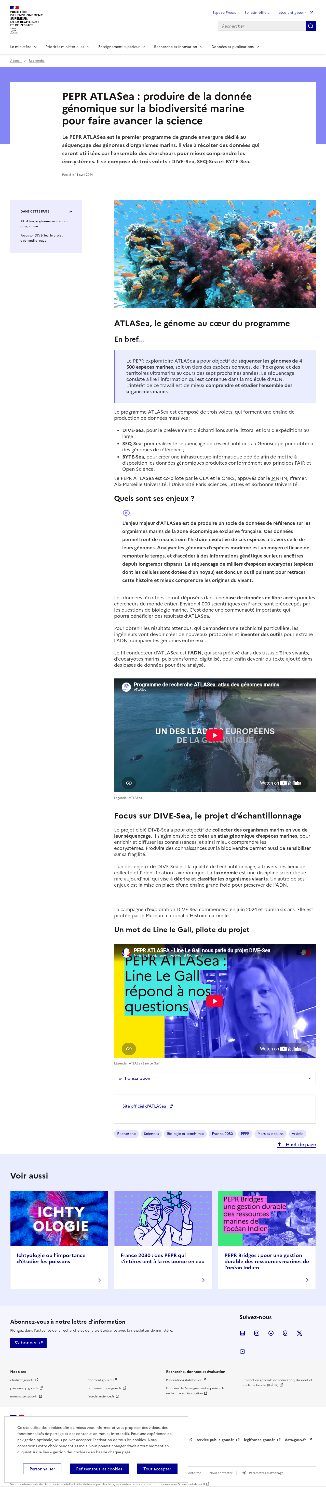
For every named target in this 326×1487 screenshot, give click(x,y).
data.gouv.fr (296, 1440)
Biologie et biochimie (185, 1133)
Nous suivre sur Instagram (257, 1333)
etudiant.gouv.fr (293, 12)
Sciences (151, 1133)
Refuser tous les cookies (99, 1469)
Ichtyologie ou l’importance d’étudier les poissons (51, 1258)
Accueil (16, 60)
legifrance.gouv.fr (260, 1440)
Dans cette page (34, 211)
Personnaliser (42, 1469)
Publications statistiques (183, 1380)
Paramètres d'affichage (265, 1473)
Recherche (37, 60)
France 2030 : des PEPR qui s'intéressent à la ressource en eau (162, 1258)
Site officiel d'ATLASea (145, 1106)
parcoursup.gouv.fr (24, 1388)
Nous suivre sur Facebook (271, 1333)
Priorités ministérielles (65, 46)
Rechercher (311, 26)
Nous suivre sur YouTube (242, 1351)
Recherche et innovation (175, 46)
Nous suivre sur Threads (285, 1333)
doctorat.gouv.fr (100, 1380)
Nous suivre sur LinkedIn (242, 1333)
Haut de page (300, 1144)
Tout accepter (157, 1469)
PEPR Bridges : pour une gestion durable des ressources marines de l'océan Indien (266, 1261)
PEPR (245, 1133)
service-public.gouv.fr (216, 1440)
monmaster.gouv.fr (24, 1396)
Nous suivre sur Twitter (299, 1333)
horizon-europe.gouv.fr (104, 1388)
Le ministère (20, 46)
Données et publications (232, 46)
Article (297, 1133)
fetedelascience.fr (101, 1396)
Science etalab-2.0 (191, 1484)
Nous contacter (221, 1473)
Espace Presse (224, 12)
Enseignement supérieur (119, 46)
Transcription (137, 1078)
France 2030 (222, 1133)
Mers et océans (270, 1133)
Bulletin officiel (257, 12)
